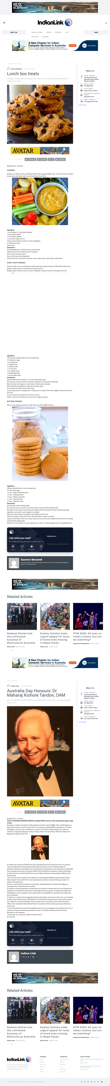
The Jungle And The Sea (91, 101)
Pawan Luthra (11, 646)
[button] (106, 23)
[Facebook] (81, 1082)
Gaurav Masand (16, 69)
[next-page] (11, 650)
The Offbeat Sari (88, 86)
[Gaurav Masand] (9, 68)
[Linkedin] (88, 1082)
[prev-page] (8, 650)
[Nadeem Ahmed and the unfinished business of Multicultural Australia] (22, 616)
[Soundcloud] (91, 1082)
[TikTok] (95, 1082)
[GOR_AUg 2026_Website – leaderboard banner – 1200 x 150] (55, 7)
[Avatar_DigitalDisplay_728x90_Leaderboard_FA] (40, 150)
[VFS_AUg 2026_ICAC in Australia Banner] (55, 45)
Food (19, 63)
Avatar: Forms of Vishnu (90, 90)
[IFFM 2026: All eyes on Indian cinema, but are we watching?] (88, 616)
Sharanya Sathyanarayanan (81, 643)
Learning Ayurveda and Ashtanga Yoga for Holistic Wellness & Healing (91, 79)
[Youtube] (101, 1082)
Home (8, 63)
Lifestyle (14, 63)
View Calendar (82, 105)
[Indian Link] (55, 23)
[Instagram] (85, 1082)
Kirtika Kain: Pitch (89, 96)
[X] (98, 1082)
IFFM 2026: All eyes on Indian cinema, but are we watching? (87, 636)
